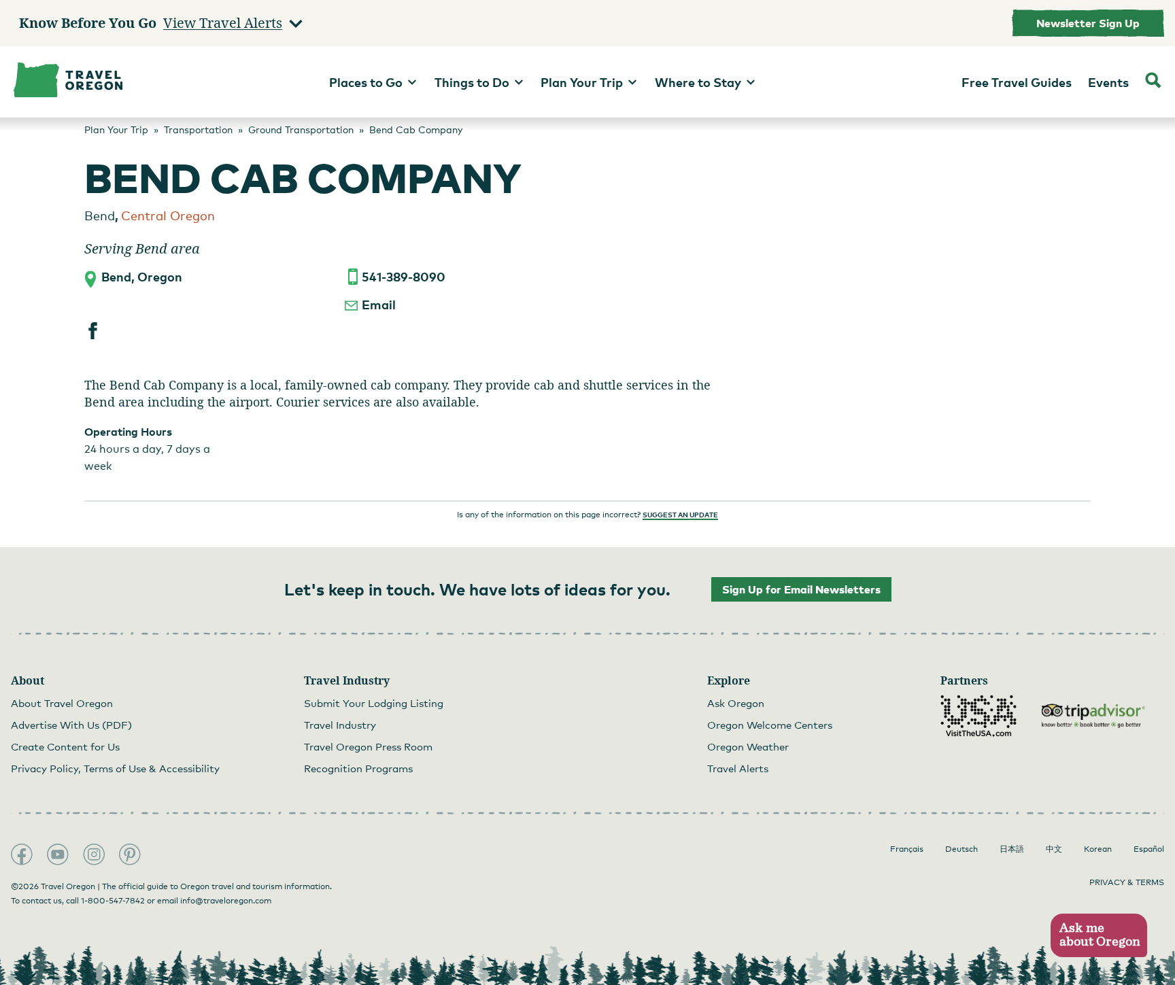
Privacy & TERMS (1126, 882)
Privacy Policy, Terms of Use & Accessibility (115, 768)
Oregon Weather (748, 746)
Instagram (94, 854)
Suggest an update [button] (680, 515)
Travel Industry (340, 725)
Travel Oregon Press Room (368, 746)
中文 (1054, 849)
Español (1149, 849)
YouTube (58, 854)
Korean (1098, 849)
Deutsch (961, 849)
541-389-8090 (403, 276)
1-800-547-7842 (113, 900)
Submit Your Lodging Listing (373, 703)
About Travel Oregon (62, 703)
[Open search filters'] (1153, 82)
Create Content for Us (65, 746)
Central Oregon (168, 215)
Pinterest (130, 854)
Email (379, 304)
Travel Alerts (737, 768)
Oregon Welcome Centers (769, 725)
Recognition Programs (358, 768)
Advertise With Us (71, 725)
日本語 (1012, 849)
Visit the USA (978, 716)
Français (906, 849)
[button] (1098, 936)
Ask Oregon (735, 703)
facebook (92, 330)
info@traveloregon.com (225, 900)
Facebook (22, 854)
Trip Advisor (1093, 716)
